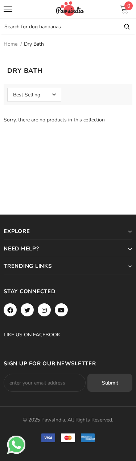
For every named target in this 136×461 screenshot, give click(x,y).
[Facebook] (10, 309)
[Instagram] (44, 309)
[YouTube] (61, 309)
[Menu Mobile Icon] (8, 9)
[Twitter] (27, 309)
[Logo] (70, 9)
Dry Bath (34, 44)
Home (10, 44)
